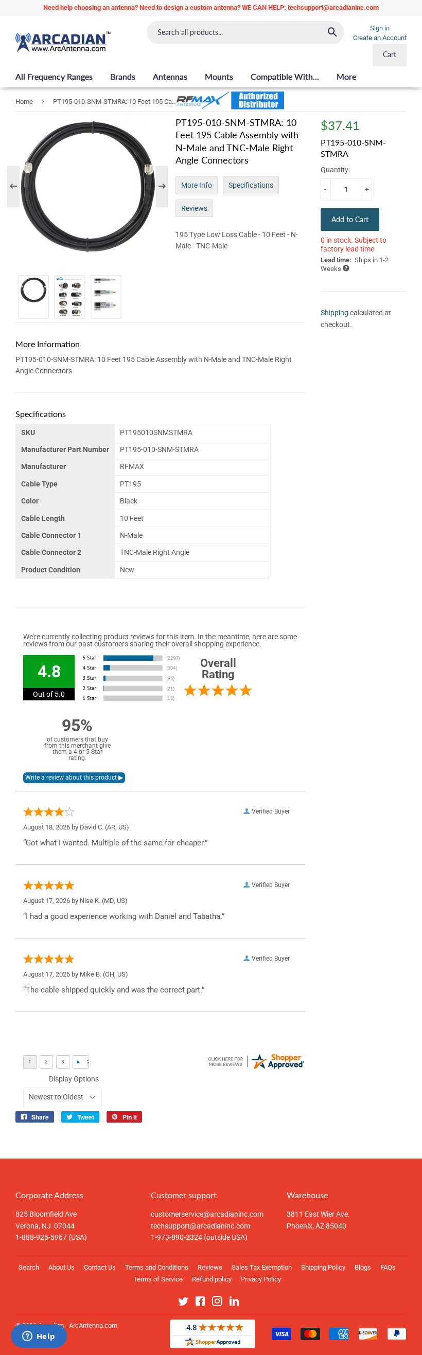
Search (29, 1267)
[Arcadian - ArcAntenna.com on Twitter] (183, 1303)
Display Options (74, 1079)
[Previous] (18, 187)
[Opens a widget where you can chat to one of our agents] (38, 1337)
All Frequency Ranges (54, 76)
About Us (61, 1267)
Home (24, 101)
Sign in (380, 28)
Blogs (363, 1267)
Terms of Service (158, 1279)
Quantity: (335, 170)
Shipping (334, 313)
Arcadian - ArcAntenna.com (77, 1325)
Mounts (219, 76)
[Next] (157, 187)
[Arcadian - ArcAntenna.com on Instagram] (217, 1303)
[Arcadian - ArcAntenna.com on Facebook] (200, 1303)
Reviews (194, 208)
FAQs (388, 1267)
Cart (389, 54)
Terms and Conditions (156, 1267)
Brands (122, 76)
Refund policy (212, 1279)
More (346, 76)
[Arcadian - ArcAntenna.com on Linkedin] (234, 1303)
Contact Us (100, 1267)
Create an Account (380, 38)
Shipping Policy (323, 1267)
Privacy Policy (261, 1279)
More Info (196, 185)
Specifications (250, 185)
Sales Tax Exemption (262, 1267)
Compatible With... (285, 76)
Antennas (170, 76)
